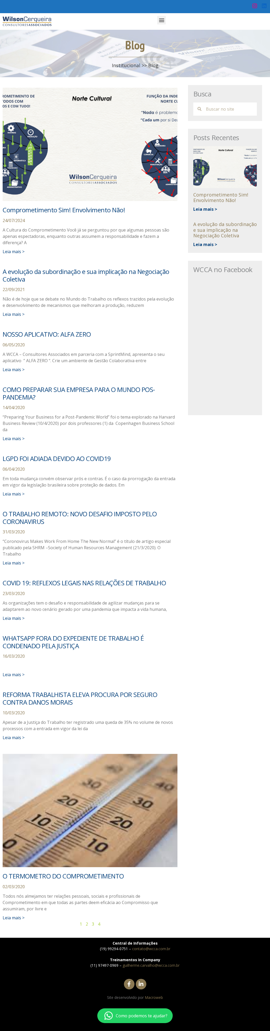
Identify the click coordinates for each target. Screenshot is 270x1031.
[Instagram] (255, 6)
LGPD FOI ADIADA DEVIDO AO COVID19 (57, 458)
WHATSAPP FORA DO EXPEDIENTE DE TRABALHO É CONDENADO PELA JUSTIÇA (73, 642)
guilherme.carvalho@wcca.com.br (151, 965)
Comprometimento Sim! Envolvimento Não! (64, 209)
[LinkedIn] (264, 6)
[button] (161, 20)
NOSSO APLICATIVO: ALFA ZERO (47, 334)
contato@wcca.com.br (151, 948)
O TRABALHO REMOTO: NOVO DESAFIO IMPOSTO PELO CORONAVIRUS (80, 517)
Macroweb (154, 997)
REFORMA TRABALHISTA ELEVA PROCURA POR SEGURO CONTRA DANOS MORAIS (80, 698)
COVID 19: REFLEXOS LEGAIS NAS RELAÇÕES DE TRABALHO (84, 582)
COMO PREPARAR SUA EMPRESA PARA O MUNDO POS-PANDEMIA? (79, 393)
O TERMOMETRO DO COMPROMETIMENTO (63, 876)
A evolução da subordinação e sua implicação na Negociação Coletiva (86, 275)
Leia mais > (14, 251)
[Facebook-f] (129, 984)
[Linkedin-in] (141, 984)
